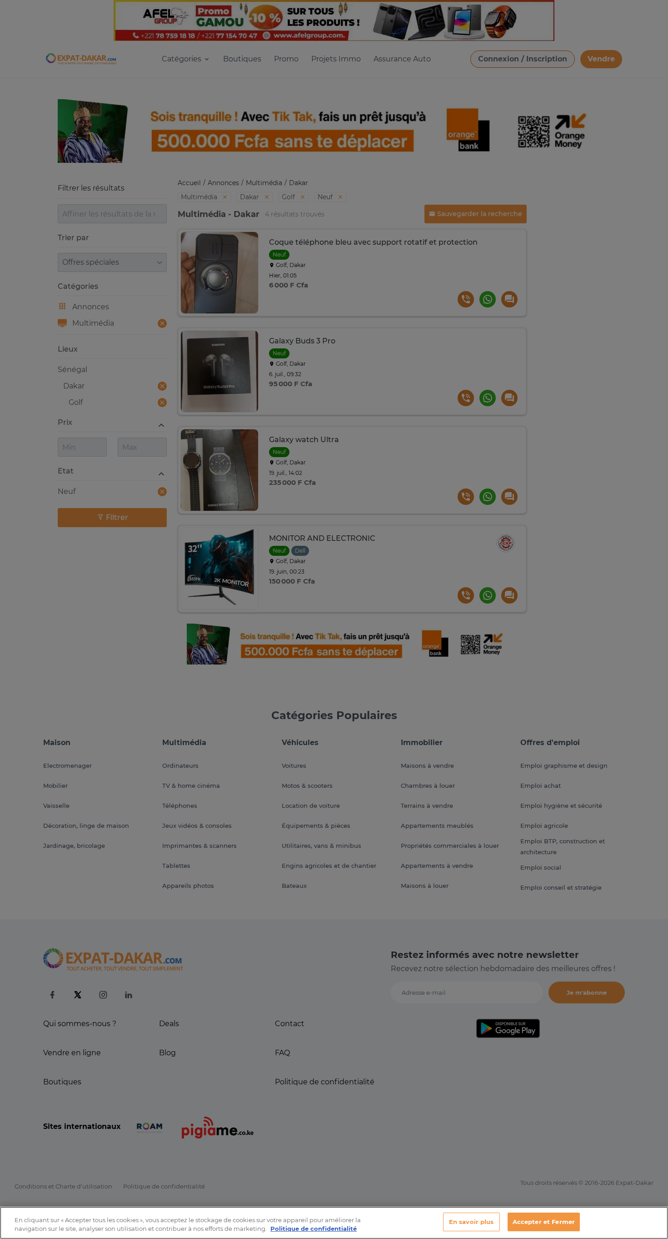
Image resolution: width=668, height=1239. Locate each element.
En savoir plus (471, 1221)
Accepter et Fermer (544, 1221)
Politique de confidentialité (313, 1229)
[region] (334, 1223)
